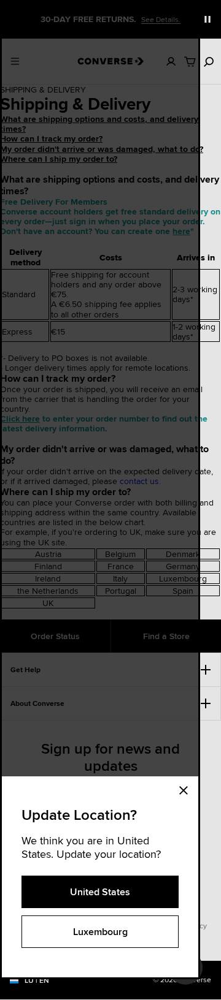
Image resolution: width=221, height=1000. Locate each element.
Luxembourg (100, 932)
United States (100, 892)
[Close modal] (187, 788)
